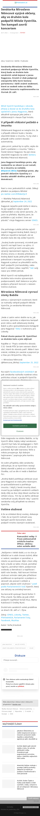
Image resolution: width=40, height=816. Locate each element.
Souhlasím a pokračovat (20, 426)
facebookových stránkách (22, 371)
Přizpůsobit (19, 431)
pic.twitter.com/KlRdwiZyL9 (14, 194)
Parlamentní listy (22, 617)
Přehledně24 (7, 617)
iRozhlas (15, 620)
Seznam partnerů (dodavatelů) (12, 420)
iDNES (35, 220)
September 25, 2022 (29, 362)
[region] (20, 408)
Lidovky (17, 614)
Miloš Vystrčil (20, 644)
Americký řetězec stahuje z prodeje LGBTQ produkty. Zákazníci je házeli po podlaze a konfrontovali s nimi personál (27, 769)
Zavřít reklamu (33, 798)
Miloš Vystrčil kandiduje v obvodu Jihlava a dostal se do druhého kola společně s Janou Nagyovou (17, 109)
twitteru (32, 154)
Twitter (25, 614)
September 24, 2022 (22, 201)
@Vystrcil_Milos (9, 170)
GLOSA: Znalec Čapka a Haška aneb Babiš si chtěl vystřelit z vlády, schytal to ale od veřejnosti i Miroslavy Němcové (27, 785)
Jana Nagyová (7, 644)
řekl (32, 268)
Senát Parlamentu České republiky (14, 648)
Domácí (22, 33)
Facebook (5, 620)
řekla (18, 328)
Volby (31, 648)
